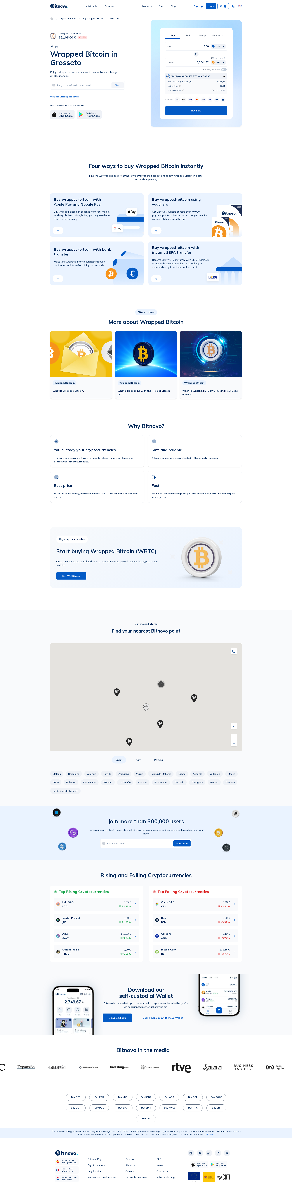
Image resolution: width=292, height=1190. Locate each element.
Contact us (162, 1171)
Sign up (198, 6)
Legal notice (94, 1171)
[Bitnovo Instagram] (191, 1153)
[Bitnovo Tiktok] (218, 1153)
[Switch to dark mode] (233, 6)
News (159, 1165)
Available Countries (136, 1177)
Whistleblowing (165, 1177)
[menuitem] (91, 6)
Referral (129, 1159)
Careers (129, 1171)
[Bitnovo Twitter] (200, 1153)
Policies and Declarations (102, 1177)
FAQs (159, 1159)
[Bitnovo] (59, 6)
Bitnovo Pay (95, 1159)
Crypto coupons (96, 1165)
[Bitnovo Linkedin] (209, 1153)
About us (130, 1165)
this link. (209, 1134)
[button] (240, 6)
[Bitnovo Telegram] (227, 1153)
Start (118, 85)
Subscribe (182, 843)
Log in (211, 6)
